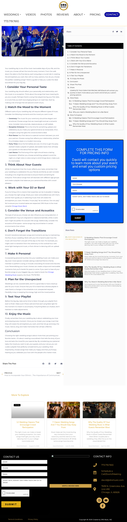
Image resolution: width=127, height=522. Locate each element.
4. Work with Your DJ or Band (80, 61)
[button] (43, 364)
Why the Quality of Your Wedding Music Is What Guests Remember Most (93, 108)
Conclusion (74, 81)
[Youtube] (106, 500)
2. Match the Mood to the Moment (82, 55)
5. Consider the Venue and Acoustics (83, 64)
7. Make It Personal (76, 70)
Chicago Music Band (19, 206)
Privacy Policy (33, 519)
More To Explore (76, 115)
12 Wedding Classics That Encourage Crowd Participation (93, 101)
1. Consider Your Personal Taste (80, 52)
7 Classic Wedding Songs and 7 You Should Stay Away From (95, 104)
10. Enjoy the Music (77, 78)
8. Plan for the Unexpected (79, 73)
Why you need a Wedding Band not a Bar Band (90, 112)
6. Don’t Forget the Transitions (80, 67)
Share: (72, 87)
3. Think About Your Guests (79, 58)
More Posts (74, 98)
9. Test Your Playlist (76, 75)
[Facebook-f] (102, 506)
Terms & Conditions (15, 519)
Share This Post (75, 84)
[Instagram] (99, 500)
